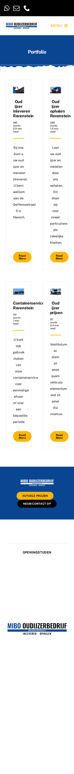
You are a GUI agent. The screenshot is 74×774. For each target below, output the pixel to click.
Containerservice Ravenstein (28, 305)
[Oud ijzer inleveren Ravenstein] (18, 90)
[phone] (27, 8)
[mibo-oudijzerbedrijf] (37, 480)
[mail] (16, 8)
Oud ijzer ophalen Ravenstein (60, 108)
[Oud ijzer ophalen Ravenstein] (55, 90)
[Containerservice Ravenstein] (18, 291)
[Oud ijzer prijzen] (55, 291)
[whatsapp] (6, 8)
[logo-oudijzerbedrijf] (21, 24)
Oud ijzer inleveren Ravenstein (23, 108)
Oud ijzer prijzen (56, 308)
